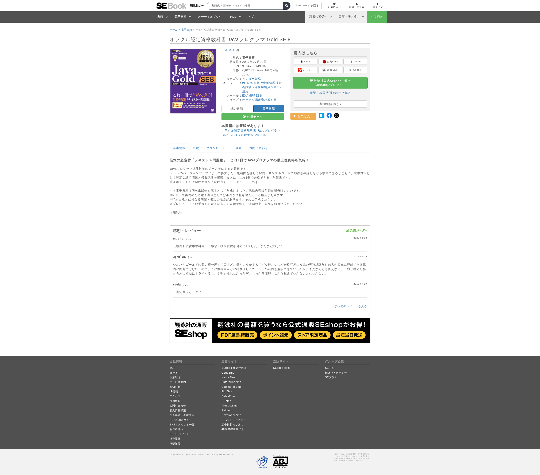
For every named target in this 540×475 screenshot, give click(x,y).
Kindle (307, 61)
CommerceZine (231, 386)
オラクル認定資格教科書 (259, 99)
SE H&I (330, 367)
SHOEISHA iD (179, 434)
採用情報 (175, 401)
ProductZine (229, 405)
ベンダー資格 (251, 78)
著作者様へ (176, 429)
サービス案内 (178, 382)
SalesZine (228, 396)
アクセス (175, 396)
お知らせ (175, 386)
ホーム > (175, 29)
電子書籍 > (188, 29)
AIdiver (226, 410)
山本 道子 (228, 50)
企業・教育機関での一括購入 (330, 92)
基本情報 (179, 148)
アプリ (252, 16)
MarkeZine (228, 377)
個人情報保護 (178, 410)
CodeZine (228, 372)
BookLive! (332, 70)
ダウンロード (215, 148)
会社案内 (175, 372)
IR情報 (174, 391)
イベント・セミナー (233, 419)
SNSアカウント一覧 (182, 424)
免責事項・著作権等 (182, 415)
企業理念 (175, 377)
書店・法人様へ (349, 16)
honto (357, 61)
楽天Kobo (332, 61)
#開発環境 (260, 87)
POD (233, 16)
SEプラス (331, 377)
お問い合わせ (258, 148)
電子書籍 (180, 16)
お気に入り (304, 116)
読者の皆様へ (318, 16)
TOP (172, 367)
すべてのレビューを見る (351, 306)
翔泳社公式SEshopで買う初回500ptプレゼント (332, 83)
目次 (196, 148)
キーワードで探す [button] (307, 5)
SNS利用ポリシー (181, 419)
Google (357, 70)
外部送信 (175, 443)
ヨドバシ (307, 70)
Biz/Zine (226, 391)
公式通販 (377, 17)
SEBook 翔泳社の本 (234, 367)
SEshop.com (281, 367)
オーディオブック (210, 16)
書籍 (160, 16)
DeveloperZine (231, 415)
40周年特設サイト (232, 429)
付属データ (254, 116)
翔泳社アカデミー (336, 372)
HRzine (226, 401)
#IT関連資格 (251, 83)
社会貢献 (175, 438)
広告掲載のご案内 (232, 424)
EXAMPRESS (252, 95)
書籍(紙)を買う (329, 104)
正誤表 (237, 148)
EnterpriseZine (231, 382)
